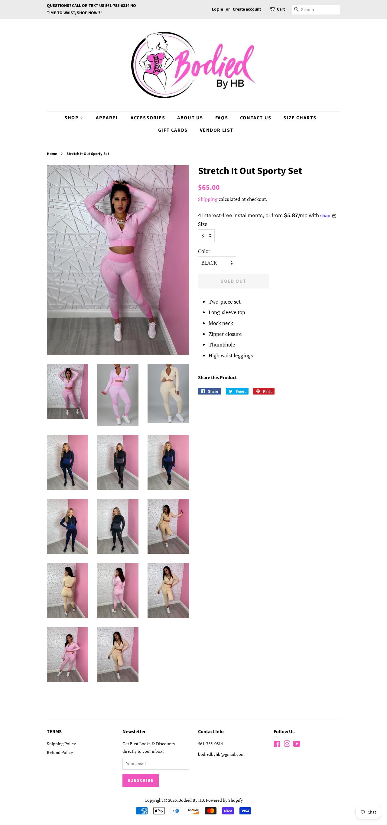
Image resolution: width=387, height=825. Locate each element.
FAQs (221, 117)
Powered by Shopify (224, 800)
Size (202, 224)
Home (52, 153)
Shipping (207, 199)
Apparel (107, 117)
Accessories (148, 117)
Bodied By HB (191, 800)
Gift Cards (173, 130)
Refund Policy (60, 752)
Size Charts (300, 117)
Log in (217, 9)
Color (204, 251)
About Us (190, 117)
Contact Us (256, 117)
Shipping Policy (61, 743)
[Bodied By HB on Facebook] (277, 745)
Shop (72, 117)
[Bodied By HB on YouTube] (296, 745)
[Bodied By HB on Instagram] (287, 745)
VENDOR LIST (217, 130)
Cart (281, 9)
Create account (247, 9)
